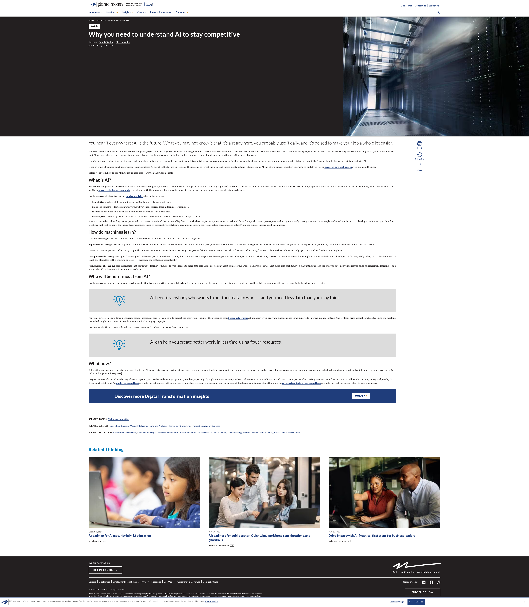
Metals (246, 432)
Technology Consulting (179, 425)
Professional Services (284, 432)
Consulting (115, 425)
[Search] (438, 12)
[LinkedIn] (424, 582)
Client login (406, 5)
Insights (126, 12)
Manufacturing (234, 432)
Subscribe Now (423, 592)
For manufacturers (238, 318)
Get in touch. (103, 570)
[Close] (525, 602)
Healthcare (172, 432)
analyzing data (134, 196)
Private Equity (266, 432)
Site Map (168, 581)
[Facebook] (431, 582)
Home (91, 20)
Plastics (254, 432)
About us (181, 12)
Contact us (420, 5)
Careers (141, 12)
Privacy (145, 581)
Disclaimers (104, 581)
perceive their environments (114, 190)
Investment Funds (187, 432)
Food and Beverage (146, 432)
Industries (94, 12)
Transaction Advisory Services (205, 425)
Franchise (161, 432)
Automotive (118, 432)
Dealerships (130, 432)
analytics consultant (127, 383)
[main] (264, 303)
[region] (264, 602)
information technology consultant (301, 383)
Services (111, 12)
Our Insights (101, 20)
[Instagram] (438, 582)
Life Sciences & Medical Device (211, 432)
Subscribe (434, 5)
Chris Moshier (123, 42)
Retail (298, 432)
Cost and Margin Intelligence (134, 425)
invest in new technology (338, 167)
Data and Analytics (158, 425)
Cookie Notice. (211, 601)
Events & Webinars (161, 12)
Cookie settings (210, 581)
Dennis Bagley (106, 42)
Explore (360, 396)
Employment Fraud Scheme (126, 581)
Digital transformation (118, 419)
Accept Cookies (416, 602)
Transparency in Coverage (187, 581)
